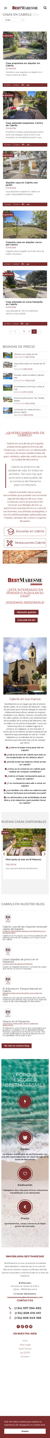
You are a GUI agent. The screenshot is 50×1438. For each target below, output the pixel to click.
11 (29, 331)
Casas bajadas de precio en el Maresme (20, 960)
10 (24, 331)
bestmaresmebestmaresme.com (25, 1297)
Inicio (25, 1341)
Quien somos (25, 1348)
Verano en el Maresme (16, 1021)
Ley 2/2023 (25, 1352)
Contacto (25, 1356)
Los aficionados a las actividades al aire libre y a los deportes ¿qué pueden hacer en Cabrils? (25, 800)
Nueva (5, 833)
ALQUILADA (8, 36)
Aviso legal (25, 1345)
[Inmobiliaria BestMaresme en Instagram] (31, 1326)
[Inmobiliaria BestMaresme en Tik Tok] (22, 1326)
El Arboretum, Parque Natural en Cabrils (22, 990)
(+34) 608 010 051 (26, 620)
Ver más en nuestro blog (16, 1046)
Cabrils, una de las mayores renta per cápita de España (25, 928)
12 (34, 331)
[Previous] (11, 331)
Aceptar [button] (25, 1431)
